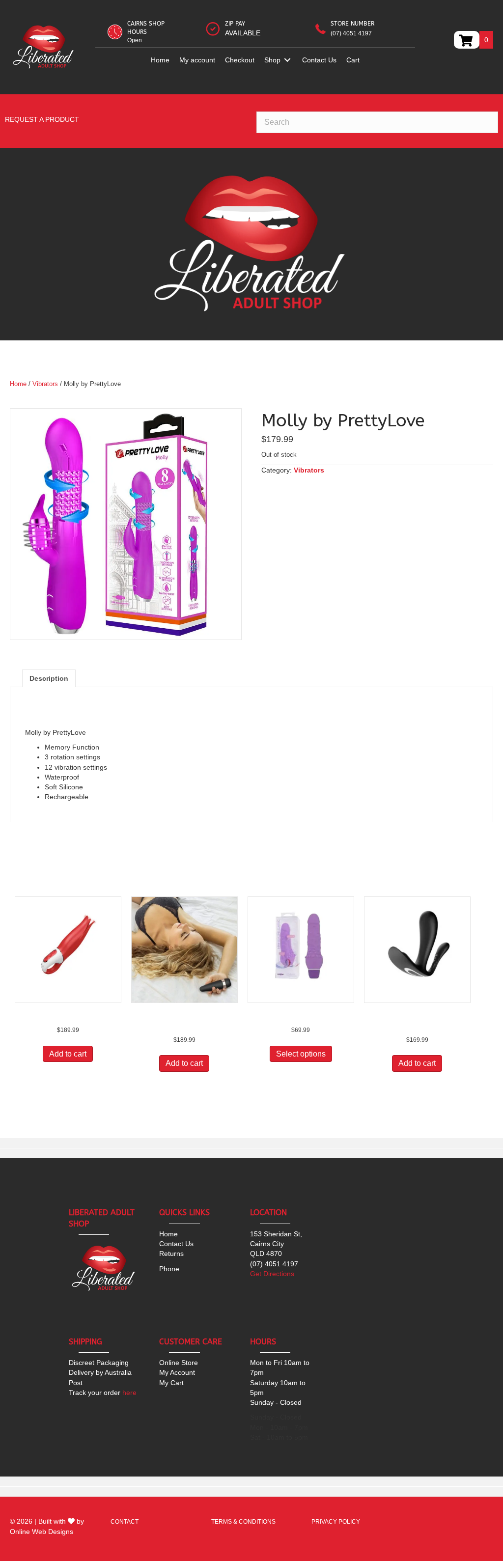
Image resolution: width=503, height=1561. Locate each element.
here (103, 1392)
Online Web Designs (41, 1531)
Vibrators (45, 384)
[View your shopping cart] (466, 40)
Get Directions (272, 1274)
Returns (171, 1253)
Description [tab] (48, 678)
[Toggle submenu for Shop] (287, 60)
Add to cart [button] (67, 1054)
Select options (301, 1054)
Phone (169, 1269)
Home (18, 384)
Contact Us (176, 1244)
